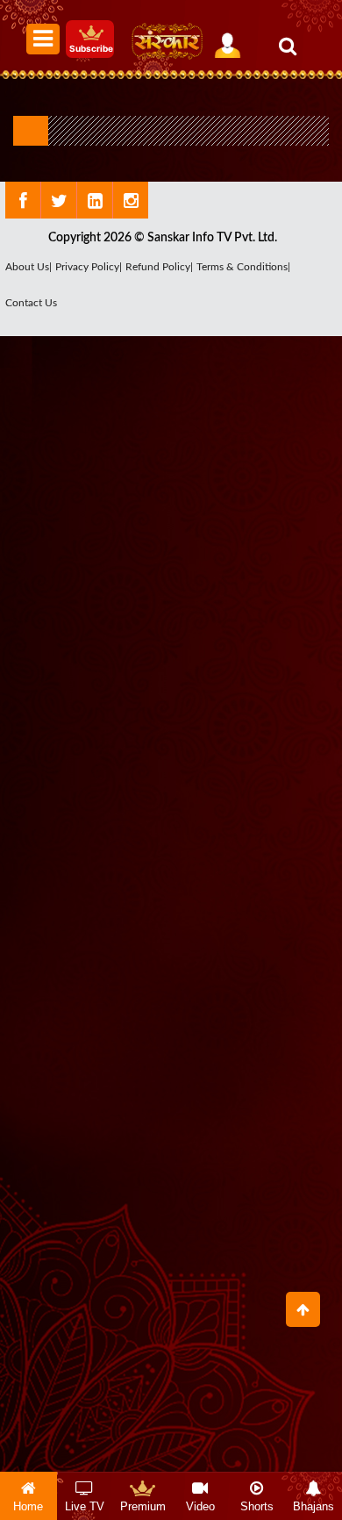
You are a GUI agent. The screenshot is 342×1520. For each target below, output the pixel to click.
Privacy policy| (88, 267)
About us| (28, 267)
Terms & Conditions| (243, 267)
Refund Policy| (159, 267)
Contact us (31, 303)
